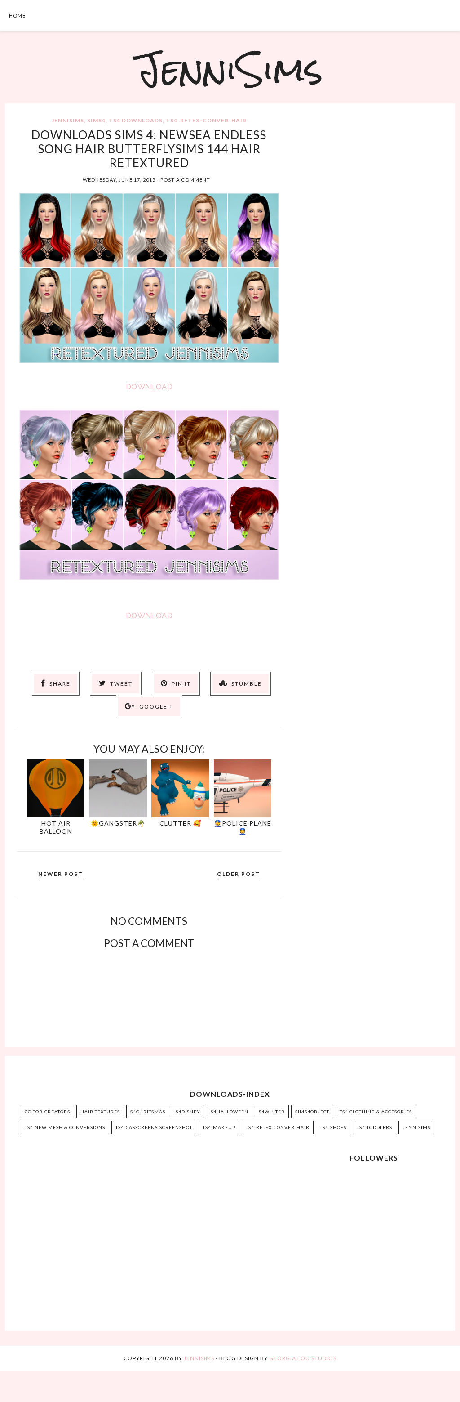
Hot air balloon (56, 827)
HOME (17, 15)
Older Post (238, 874)
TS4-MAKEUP (219, 1127)
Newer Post (60, 874)
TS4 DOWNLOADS (136, 120)
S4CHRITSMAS (147, 1111)
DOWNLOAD (149, 386)
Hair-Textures (100, 1111)
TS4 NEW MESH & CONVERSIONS (65, 1127)
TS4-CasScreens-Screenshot (153, 1127)
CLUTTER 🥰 (180, 823)
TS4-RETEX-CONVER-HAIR (206, 120)
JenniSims (230, 69)
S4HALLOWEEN (229, 1111)
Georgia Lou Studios (302, 1358)
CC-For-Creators (47, 1111)
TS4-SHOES (333, 1127)
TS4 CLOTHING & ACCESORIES (376, 1111)
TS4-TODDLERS (374, 1127)
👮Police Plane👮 (242, 827)
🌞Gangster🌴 (118, 823)
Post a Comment (185, 180)
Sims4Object (312, 1111)
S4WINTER (272, 1111)
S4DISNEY (188, 1111)
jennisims (68, 120)
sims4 (96, 120)
